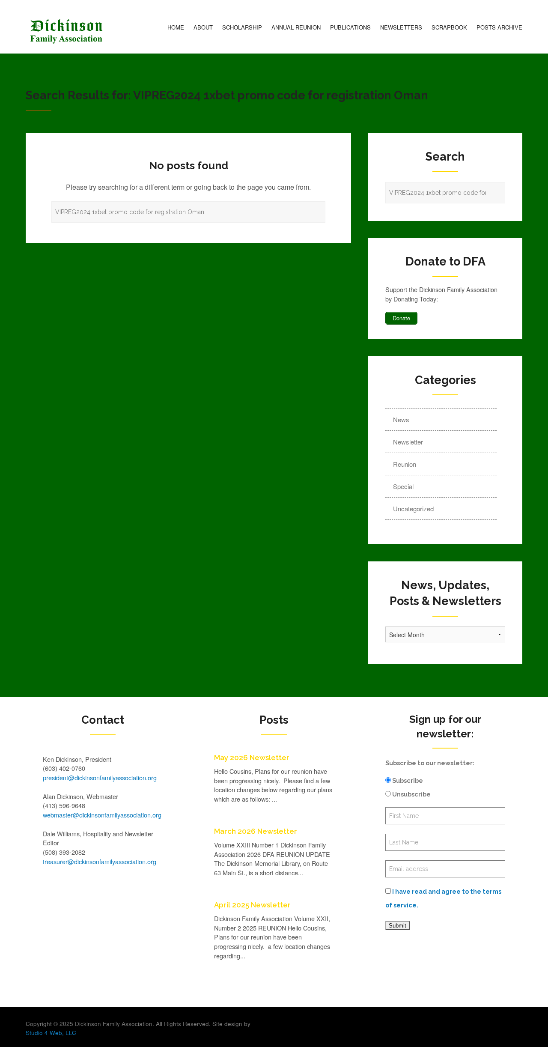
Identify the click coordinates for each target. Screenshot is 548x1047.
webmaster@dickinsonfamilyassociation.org (102, 814)
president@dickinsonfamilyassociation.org (100, 777)
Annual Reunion (296, 27)
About (203, 27)
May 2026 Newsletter (251, 757)
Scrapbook (449, 27)
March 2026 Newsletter (255, 831)
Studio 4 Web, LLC (51, 1033)
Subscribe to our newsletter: (429, 763)
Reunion (404, 463)
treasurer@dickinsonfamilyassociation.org (99, 861)
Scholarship (242, 27)
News (401, 419)
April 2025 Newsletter (252, 905)
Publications (350, 27)
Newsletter (408, 441)
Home (175, 27)
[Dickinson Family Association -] (66, 31)
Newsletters (401, 27)
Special (403, 486)
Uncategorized (413, 508)
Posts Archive (499, 27)
